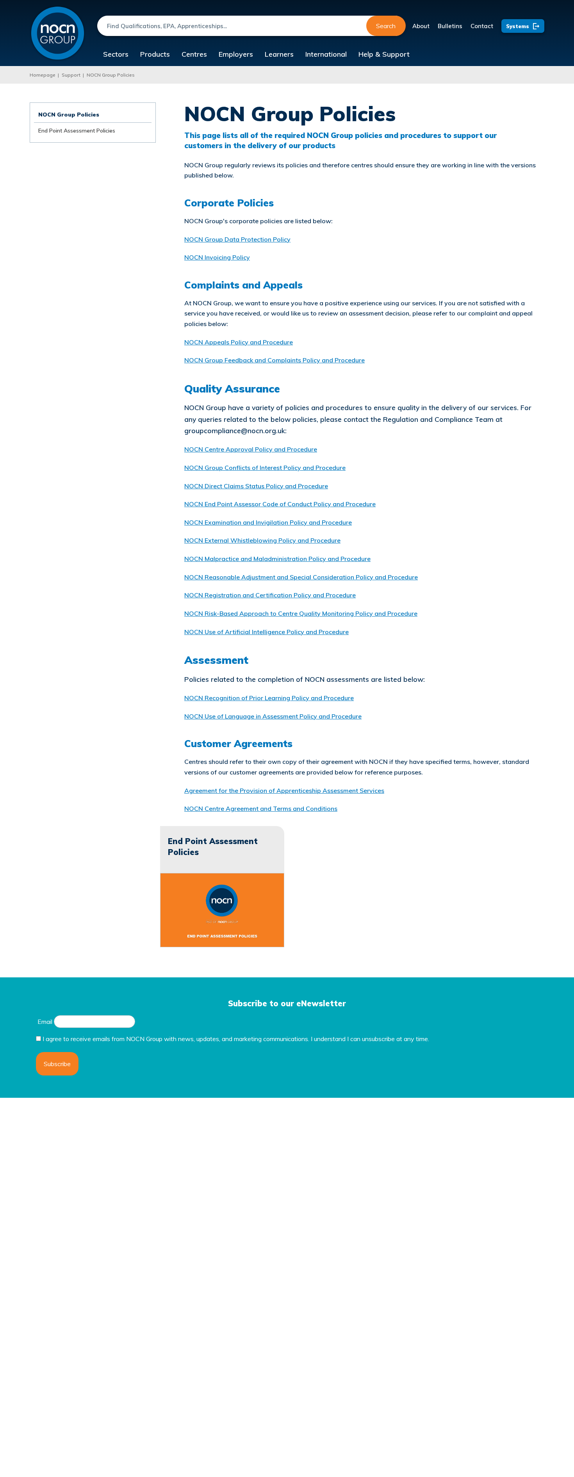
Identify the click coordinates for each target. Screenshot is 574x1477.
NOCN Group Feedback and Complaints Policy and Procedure (274, 360)
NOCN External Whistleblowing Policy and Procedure (262, 540)
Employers (236, 54)
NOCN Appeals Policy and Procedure (238, 342)
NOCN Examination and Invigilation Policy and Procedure (268, 522)
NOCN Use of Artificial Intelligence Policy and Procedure (266, 632)
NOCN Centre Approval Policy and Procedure (250, 449)
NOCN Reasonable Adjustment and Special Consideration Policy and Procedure (301, 577)
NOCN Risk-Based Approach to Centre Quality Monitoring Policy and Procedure (300, 613)
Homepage (42, 75)
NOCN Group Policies (111, 75)
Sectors (115, 54)
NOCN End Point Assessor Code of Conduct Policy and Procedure (280, 504)
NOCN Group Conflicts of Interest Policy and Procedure (265, 467)
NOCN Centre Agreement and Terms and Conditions (260, 808)
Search (386, 26)
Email (44, 1021)
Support (71, 75)
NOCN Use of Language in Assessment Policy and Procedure (273, 716)
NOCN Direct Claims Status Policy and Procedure (256, 486)
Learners (279, 54)
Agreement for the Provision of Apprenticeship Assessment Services (284, 790)
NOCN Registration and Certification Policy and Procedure (270, 595)
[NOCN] (58, 33)
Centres (194, 54)
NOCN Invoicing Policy (217, 257)
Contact (482, 26)
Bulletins (450, 26)
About (421, 26)
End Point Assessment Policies (76, 130)
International (326, 54)
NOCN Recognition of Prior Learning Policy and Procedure (269, 698)
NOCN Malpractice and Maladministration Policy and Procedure (277, 559)
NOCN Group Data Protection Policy (237, 239)
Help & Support (384, 54)
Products (155, 54)
